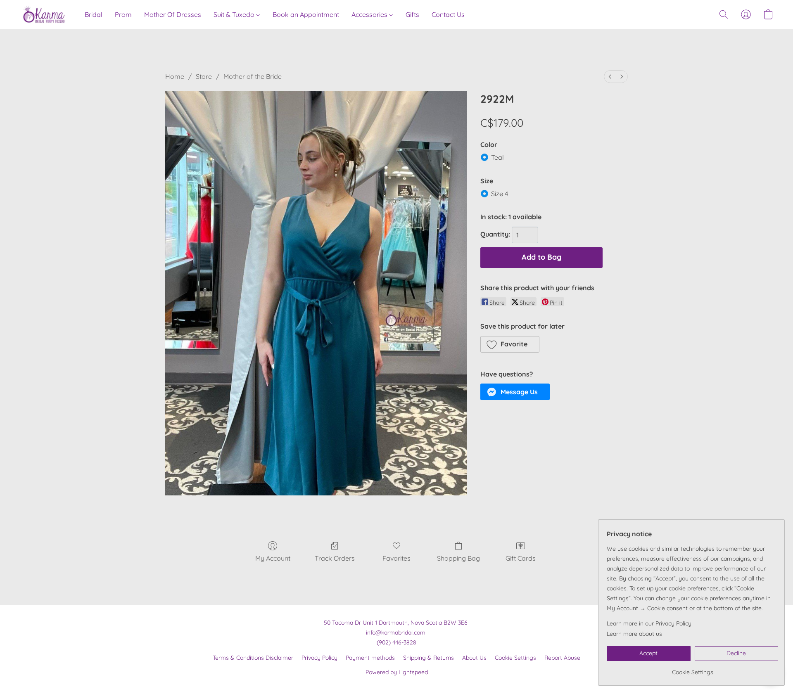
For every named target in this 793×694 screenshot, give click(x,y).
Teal (497, 157)
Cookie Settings (515, 657)
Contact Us (448, 14)
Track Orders (335, 558)
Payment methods (370, 657)
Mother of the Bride (252, 76)
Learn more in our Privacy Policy (649, 623)
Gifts (412, 14)
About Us (474, 657)
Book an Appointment (306, 14)
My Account (272, 558)
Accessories (370, 14)
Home (174, 76)
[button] (44, 14)
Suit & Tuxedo (235, 14)
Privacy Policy (319, 657)
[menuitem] (610, 77)
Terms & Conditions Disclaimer (253, 657)
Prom (123, 14)
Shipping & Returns (428, 657)
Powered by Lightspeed (397, 672)
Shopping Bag (458, 558)
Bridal (93, 14)
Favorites (396, 558)
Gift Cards (521, 558)
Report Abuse (562, 657)
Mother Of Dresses (172, 14)
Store (204, 76)
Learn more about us (634, 633)
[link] (692, 669)
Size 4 (499, 193)
